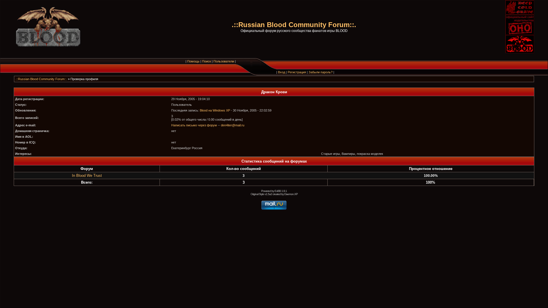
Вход (281, 72)
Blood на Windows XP (215, 110)
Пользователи (223, 61)
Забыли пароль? (321, 72)
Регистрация (297, 72)
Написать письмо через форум (194, 125)
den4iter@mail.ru (232, 125)
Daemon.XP (291, 194)
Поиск (206, 61)
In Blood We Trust (87, 175)
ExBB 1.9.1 (281, 191)
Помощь (193, 61)
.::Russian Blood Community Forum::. (41, 79)
